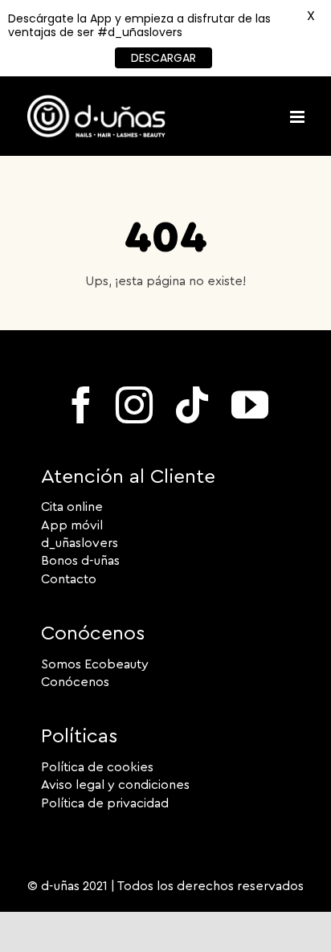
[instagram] (134, 404)
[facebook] (81, 404)
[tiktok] (192, 404)
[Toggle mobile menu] (298, 116)
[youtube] (249, 404)
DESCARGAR (163, 58)
